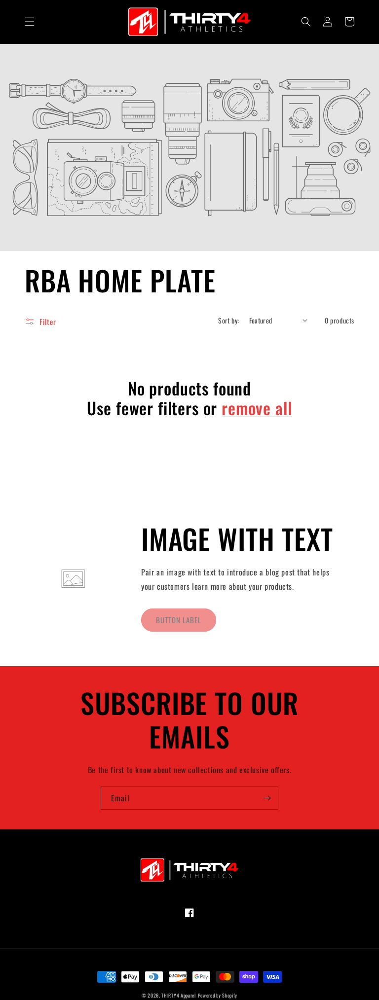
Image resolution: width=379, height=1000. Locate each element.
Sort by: (228, 320)
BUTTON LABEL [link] (178, 619)
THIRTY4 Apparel (178, 995)
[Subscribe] (267, 798)
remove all (257, 408)
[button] (29, 22)
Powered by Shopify (218, 995)
